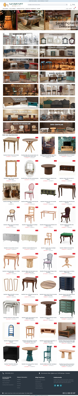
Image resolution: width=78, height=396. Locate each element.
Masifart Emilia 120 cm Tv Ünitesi (66, 155)
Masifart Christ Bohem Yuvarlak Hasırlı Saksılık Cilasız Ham (29, 341)
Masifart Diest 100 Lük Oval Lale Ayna (29, 178)
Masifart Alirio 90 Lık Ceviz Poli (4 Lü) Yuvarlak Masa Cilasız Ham (29, 156)
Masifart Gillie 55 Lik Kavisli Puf (67, 247)
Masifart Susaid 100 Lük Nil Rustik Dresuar (67, 202)
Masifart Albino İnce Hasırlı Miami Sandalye (11, 225)
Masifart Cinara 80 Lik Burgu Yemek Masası (48, 318)
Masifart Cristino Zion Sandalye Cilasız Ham (48, 248)
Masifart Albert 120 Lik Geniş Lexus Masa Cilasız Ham (30, 272)
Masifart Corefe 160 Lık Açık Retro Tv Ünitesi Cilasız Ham (48, 341)
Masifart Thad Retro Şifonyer (11, 364)
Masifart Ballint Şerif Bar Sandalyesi (48, 364)
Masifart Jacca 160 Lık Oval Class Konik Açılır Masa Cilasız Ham (66, 364)
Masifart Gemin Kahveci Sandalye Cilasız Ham (29, 225)
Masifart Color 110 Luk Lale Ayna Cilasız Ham (11, 179)
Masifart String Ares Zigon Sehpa (11, 317)
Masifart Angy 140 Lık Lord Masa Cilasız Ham (66, 272)
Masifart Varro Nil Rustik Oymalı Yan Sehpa (29, 295)
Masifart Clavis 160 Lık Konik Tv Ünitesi (67, 179)
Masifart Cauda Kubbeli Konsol (30, 247)
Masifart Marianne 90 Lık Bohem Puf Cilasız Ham (48, 225)
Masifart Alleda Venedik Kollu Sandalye (67, 225)
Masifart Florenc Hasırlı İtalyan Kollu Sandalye (48, 272)
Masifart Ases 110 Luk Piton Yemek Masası (30, 364)
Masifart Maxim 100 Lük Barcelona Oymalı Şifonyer (67, 295)
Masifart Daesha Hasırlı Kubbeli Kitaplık (11, 341)
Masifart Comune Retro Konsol (11, 247)
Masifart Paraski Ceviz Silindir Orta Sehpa (48, 179)
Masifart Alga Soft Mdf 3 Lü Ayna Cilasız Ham (11, 295)
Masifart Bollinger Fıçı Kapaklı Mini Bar (11, 202)
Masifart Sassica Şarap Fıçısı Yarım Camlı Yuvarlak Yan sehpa (48, 156)
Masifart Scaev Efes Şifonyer (66, 317)
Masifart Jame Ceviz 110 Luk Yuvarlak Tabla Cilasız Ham (48, 295)
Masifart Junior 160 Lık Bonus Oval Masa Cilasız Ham (30, 318)
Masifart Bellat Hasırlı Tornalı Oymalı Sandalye (29, 202)
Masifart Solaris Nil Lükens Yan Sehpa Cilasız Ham (11, 272)
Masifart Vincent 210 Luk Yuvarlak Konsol (48, 202)
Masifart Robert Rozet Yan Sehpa (11, 155)
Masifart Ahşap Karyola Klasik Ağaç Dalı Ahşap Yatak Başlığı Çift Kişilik (67, 341)
